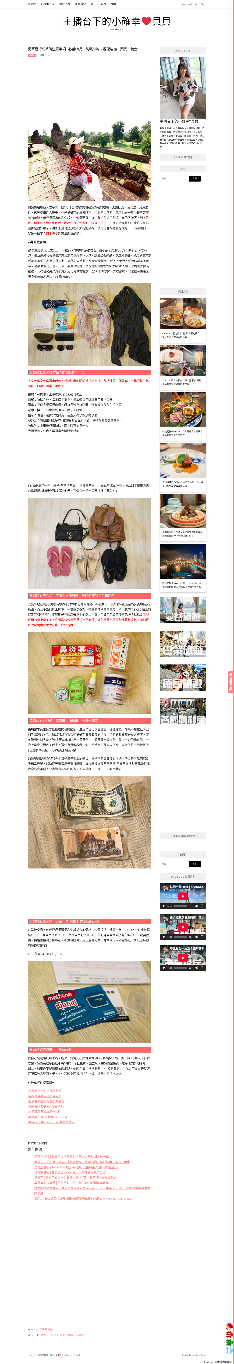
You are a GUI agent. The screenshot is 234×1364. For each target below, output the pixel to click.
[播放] (164, 906)
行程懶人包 (48, 4)
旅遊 (50, 1329)
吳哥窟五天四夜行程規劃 (44, 1091)
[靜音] (197, 906)
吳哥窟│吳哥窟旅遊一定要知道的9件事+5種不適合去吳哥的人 (75, 1177)
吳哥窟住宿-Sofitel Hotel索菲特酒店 (51, 1122)
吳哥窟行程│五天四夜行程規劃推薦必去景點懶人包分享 (71, 1157)
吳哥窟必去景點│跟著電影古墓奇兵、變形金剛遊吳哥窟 (71, 1183)
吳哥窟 (32, 55)
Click (231, 682)
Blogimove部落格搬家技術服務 (218, 1362)
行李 (51, 1335)
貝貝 (42, 55)
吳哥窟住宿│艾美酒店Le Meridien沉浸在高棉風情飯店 (70, 1172)
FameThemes (201, 1355)
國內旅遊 (80, 4)
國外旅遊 (64, 4)
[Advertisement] (89, 85)
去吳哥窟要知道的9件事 (44, 1111)
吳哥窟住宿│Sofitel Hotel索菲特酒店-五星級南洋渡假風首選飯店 (76, 1167)
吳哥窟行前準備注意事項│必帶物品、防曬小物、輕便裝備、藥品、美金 (82, 1162)
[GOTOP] (229, 1350)
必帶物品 (42, 1335)
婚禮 (114, 4)
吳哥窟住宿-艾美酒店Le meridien (49, 1117)
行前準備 (79, 1335)
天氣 (56, 1335)
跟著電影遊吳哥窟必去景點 (46, 1101)
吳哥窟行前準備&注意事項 (46, 1106)
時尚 (103, 4)
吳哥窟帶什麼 (66, 1335)
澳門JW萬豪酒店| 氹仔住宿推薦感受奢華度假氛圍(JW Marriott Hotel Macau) (83, 1198)
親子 (93, 4)
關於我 (32, 4)
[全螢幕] (202, 906)
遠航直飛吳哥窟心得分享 (44, 1096)
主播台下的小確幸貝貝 (117, 21)
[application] (183, 896)
